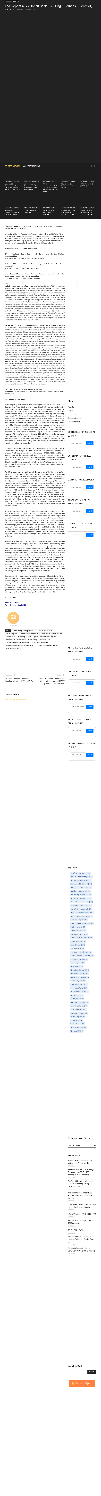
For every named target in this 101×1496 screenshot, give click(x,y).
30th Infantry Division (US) (80, 898)
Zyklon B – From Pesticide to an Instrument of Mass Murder (80, 1162)
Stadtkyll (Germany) (12, 648)
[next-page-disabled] (95, 166)
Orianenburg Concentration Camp (17, 642)
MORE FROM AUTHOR (31, 166)
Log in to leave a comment (15, 699)
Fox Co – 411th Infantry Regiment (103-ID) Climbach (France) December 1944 (81, 1183)
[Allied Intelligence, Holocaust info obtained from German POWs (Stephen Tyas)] (32, 176)
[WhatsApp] (39, 663)
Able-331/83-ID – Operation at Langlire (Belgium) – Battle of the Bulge (81, 1239)
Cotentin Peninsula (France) (81, 938)
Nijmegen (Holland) (78, 984)
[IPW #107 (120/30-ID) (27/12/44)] (88, 176)
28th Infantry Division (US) (80, 895)
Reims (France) (77, 999)
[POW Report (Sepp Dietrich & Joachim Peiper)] (69, 176)
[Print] (62, 663)
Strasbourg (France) (78, 1013)
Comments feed (74, 418)
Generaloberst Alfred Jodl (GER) (51, 634)
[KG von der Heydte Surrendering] (32, 203)
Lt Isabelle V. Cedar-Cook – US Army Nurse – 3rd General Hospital (82, 1205)
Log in (70, 410)
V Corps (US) (76, 1020)
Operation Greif (45, 639)
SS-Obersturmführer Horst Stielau (47, 645)
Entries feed (72, 414)
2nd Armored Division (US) (81, 877)
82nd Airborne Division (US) (81, 902)
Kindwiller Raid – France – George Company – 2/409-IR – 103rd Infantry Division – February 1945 (81, 1172)
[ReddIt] (51, 663)
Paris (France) (76, 995)
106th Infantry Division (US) (81, 916)
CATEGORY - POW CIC (12, 1)
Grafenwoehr (10, 637)
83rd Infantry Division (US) (80, 905)
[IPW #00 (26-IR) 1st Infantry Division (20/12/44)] (50, 203)
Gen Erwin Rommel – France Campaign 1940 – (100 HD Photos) (81, 1249)
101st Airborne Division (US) (81, 913)
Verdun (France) (77, 1024)
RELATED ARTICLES (12, 166)
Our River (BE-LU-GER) (79, 992)
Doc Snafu (11, 10)
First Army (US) (77, 948)
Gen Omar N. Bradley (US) (80, 952)
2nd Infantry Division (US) (80, 880)
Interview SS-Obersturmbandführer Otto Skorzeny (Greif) (12, 212)
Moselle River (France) (79, 977)
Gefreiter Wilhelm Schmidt (29, 634)
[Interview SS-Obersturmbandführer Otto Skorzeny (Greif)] (13, 203)
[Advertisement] (82, 377)
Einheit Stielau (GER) (45, 631)
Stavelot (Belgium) (78, 1009)
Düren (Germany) (77, 941)
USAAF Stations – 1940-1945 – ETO (82, 1214)
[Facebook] (22, 663)
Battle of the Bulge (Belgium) (81, 923)
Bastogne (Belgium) (78, 920)
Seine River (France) (78, 1006)
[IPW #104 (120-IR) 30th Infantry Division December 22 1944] (69, 203)
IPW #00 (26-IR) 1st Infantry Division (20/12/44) (48, 212)
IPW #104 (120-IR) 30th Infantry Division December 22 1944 (68, 212)
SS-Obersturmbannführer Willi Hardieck (19, 645)
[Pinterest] (34, 663)
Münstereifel (10, 639)
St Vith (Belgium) (77, 1017)
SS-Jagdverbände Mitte (40, 642)
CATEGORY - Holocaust (31, 181)
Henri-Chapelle (33, 637)
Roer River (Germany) (79, 1002)
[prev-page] (91, 166)
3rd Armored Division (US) (81, 884)
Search (89, 443)
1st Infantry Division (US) (80, 873)
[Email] (56, 663)
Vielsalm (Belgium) (78, 1027)
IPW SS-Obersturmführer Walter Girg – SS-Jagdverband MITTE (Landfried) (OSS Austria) (50, 187)
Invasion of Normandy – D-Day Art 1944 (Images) (81, 1222)
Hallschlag (21, 637)
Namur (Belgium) (77, 981)
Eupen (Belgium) (11, 634)
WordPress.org (74, 422)
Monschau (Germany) (79, 974)
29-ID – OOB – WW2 (75, 1230)
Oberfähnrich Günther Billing (27, 639)
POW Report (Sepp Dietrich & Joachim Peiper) (67, 186)
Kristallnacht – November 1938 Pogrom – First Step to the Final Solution (80, 1195)
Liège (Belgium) (77, 963)
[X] (28, 663)
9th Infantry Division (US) (80, 891)
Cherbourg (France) (78, 934)
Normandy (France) (78, 988)
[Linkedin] (45, 663)
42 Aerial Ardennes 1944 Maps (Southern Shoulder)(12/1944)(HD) (19, 679)
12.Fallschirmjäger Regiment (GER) (24, 631)
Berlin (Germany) (77, 927)
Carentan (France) (78, 931)
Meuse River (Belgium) (48, 637)
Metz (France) (76, 966)
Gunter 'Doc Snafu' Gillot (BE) (81, 956)
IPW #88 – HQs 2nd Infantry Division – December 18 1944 (86, 212)
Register (71, 407)
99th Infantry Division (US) (80, 909)
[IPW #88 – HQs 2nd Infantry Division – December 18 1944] (88, 203)
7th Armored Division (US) (80, 887)
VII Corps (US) (76, 1031)
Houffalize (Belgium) (78, 959)
